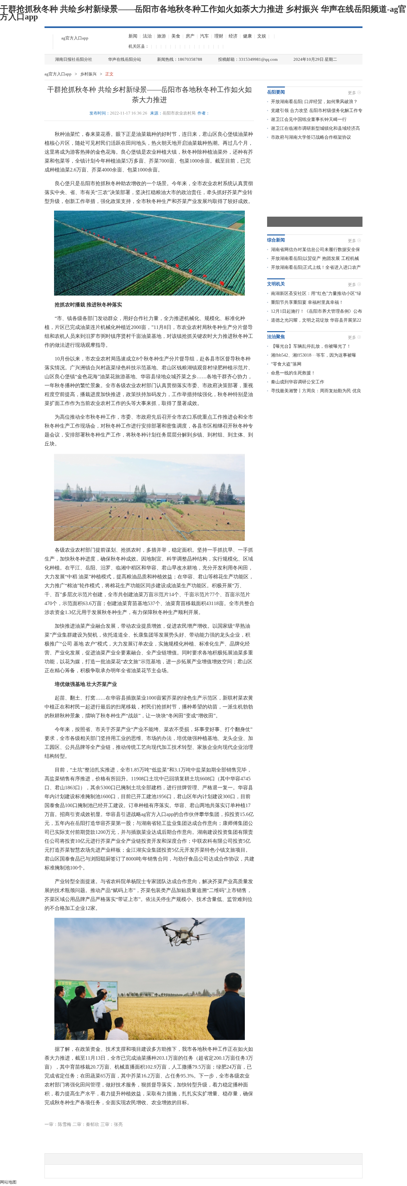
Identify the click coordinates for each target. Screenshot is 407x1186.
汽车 (204, 36)
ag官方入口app (74, 38)
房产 (190, 36)
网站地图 (8, 1182)
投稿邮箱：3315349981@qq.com (248, 59)
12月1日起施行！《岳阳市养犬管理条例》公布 (316, 311)
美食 (175, 36)
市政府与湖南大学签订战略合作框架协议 (311, 137)
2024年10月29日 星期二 (315, 59)
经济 (233, 36)
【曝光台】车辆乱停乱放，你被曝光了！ (311, 346)
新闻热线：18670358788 (179, 59)
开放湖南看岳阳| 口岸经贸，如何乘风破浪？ (314, 101)
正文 (109, 74)
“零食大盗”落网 (286, 364)
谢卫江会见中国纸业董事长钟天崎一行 (309, 119)
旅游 (161, 36)
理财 (218, 36)
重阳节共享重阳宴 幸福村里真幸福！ (307, 302)
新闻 (132, 36)
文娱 (261, 36)
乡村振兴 (88, 74)
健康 (247, 36)
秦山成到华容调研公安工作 (297, 382)
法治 (147, 36)
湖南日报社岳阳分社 (73, 59)
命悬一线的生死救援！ (293, 373)
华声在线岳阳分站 (124, 59)
